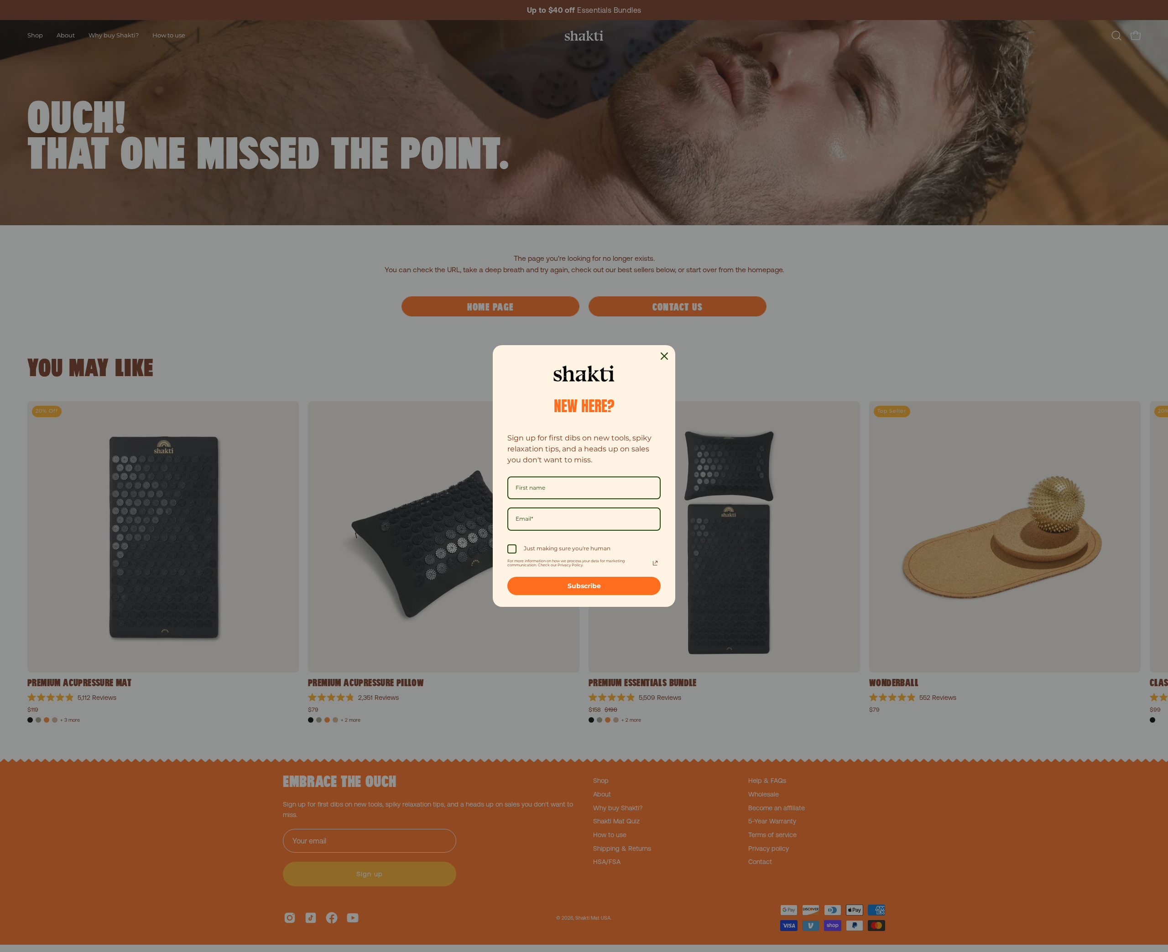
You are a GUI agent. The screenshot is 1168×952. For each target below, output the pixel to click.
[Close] (664, 356)
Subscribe (584, 586)
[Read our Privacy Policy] (655, 563)
